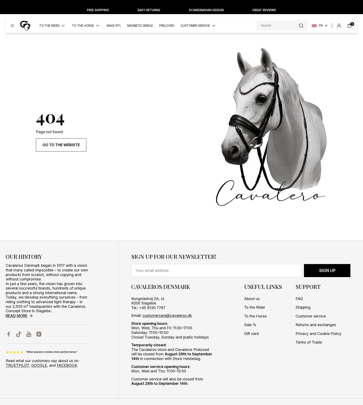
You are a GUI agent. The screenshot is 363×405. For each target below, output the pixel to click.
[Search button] (301, 25)
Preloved (166, 25)
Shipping (303, 307)
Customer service (311, 316)
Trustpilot (17, 365)
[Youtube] (29, 334)
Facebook (67, 365)
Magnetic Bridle (140, 25)
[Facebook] (9, 334)
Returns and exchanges (316, 325)
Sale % (250, 325)
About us (252, 298)
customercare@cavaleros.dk (167, 315)
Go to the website (61, 145)
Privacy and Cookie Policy (318, 333)
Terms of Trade (309, 342)
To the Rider (254, 307)
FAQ (299, 298)
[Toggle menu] (12, 25)
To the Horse (255, 316)
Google (39, 365)
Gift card (251, 333)
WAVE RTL (114, 25)
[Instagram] (39, 334)
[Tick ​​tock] (19, 334)
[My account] (339, 25)
